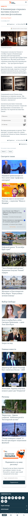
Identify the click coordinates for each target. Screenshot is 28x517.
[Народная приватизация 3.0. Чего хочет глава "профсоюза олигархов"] (14, 167)
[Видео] (17, 515)
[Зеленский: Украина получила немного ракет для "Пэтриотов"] (14, 380)
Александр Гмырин (6, 18)
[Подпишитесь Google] (2, 497)
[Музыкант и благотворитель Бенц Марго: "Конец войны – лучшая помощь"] (14, 282)
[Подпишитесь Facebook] (5, 497)
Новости (4, 6)
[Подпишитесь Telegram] (16, 497)
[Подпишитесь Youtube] (12, 497)
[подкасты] (11, 515)
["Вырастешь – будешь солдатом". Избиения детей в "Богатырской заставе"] (14, 406)
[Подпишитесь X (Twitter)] (9, 497)
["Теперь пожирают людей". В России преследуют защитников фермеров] (14, 429)
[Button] (10, 24)
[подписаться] (5, 501)
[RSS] (23, 497)
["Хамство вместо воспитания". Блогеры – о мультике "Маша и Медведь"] (14, 190)
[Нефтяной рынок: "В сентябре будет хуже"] (14, 238)
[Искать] (24, 515)
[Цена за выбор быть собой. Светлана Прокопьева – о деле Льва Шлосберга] (14, 311)
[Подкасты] (2, 501)
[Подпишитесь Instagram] (19, 497)
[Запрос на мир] (14, 334)
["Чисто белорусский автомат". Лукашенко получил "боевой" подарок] (14, 259)
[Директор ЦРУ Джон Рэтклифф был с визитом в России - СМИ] (14, 359)
